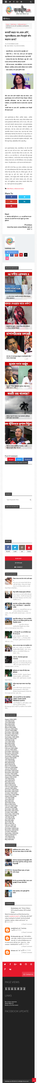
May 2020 (8, 839)
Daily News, (10, 45)
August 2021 (9, 815)
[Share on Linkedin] (24, 201)
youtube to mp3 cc (14, 916)
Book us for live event (11, 1005)
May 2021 (8, 820)
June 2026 (8, 722)
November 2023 (10, 772)
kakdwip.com (8, 1081)
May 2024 (8, 762)
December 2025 (10, 732)
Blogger (11, 459)
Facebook (28, 459)
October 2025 (9, 735)
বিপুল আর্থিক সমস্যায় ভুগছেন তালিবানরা (21, 592)
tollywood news (22, 24)
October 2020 (9, 831)
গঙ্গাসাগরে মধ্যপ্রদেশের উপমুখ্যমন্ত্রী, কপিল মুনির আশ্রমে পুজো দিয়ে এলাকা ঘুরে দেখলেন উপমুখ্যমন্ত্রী (22, 861)
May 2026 (8, 724)
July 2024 (8, 759)
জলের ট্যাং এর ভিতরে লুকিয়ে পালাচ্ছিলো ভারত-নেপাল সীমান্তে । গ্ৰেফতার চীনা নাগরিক (21, 605)
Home (7, 24)
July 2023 (8, 778)
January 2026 (9, 730)
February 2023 (9, 786)
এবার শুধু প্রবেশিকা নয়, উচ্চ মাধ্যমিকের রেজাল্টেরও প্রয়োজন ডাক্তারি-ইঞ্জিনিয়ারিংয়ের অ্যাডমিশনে (21, 698)
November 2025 (10, 734)
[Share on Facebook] (11, 197)
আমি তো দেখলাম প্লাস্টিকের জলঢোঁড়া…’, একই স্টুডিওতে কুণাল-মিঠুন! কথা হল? (16, 447)
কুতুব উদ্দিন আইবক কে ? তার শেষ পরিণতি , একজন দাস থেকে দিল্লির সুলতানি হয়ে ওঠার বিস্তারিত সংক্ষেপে (22, 620)
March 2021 (8, 823)
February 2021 (9, 825)
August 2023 (9, 777)
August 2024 (9, 758)
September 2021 (10, 814)
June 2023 (8, 780)
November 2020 (10, 830)
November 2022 (10, 791)
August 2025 (9, 738)
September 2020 (10, 833)
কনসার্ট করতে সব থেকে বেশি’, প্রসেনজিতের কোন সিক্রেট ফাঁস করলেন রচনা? (18, 36)
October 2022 (9, 793)
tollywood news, (19, 45)
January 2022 (9, 807)
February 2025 (9, 748)
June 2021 (8, 818)
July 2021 (8, 817)
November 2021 (10, 810)
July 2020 (8, 836)
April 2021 (8, 822)
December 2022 (10, 790)
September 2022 (10, 794)
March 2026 (8, 727)
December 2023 (10, 770)
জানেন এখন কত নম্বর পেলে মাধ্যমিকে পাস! (22, 645)
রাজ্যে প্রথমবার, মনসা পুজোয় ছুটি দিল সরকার (15, 69)
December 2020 (10, 828)
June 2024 (8, 761)
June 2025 (8, 742)
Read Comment (27, 924)
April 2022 (8, 802)
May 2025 (8, 743)
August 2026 (9, 719)
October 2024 (9, 754)
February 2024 (9, 767)
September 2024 (10, 756)
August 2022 (9, 796)
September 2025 (10, 737)
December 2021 (10, 809)
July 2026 (8, 721)
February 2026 (9, 729)
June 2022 (8, 799)
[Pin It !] (11, 206)
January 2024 (9, 769)
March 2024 (8, 766)
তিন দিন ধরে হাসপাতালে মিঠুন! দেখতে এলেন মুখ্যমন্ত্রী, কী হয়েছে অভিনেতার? (22, 881)
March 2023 (8, 785)
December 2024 (10, 751)
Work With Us (9, 1003)
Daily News (13, 24)
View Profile (12, 252)
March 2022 (8, 804)
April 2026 (8, 726)
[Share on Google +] (11, 201)
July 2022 (8, 798)
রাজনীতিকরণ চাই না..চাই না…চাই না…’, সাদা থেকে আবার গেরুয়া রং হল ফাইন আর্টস (22, 850)
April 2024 (8, 764)
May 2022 (8, 801)
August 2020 (9, 834)
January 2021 (9, 826)
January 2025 (9, 750)
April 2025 (8, 745)
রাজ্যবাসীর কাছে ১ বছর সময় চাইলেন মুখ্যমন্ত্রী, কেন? (17, 51)
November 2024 (10, 753)
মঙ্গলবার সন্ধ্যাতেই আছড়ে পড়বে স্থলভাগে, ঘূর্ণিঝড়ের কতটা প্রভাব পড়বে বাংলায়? (18, 417)
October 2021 (9, 812)
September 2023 (10, 775)
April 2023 (8, 783)
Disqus (19, 459)
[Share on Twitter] (24, 197)
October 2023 (9, 774)
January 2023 (9, 788)
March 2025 (8, 746)
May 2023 (8, 782)
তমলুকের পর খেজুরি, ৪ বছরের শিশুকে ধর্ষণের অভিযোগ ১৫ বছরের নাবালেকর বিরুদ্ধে (18, 327)
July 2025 (8, 740)
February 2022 (9, 806)
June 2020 (8, 838)
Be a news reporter (11, 1002)
